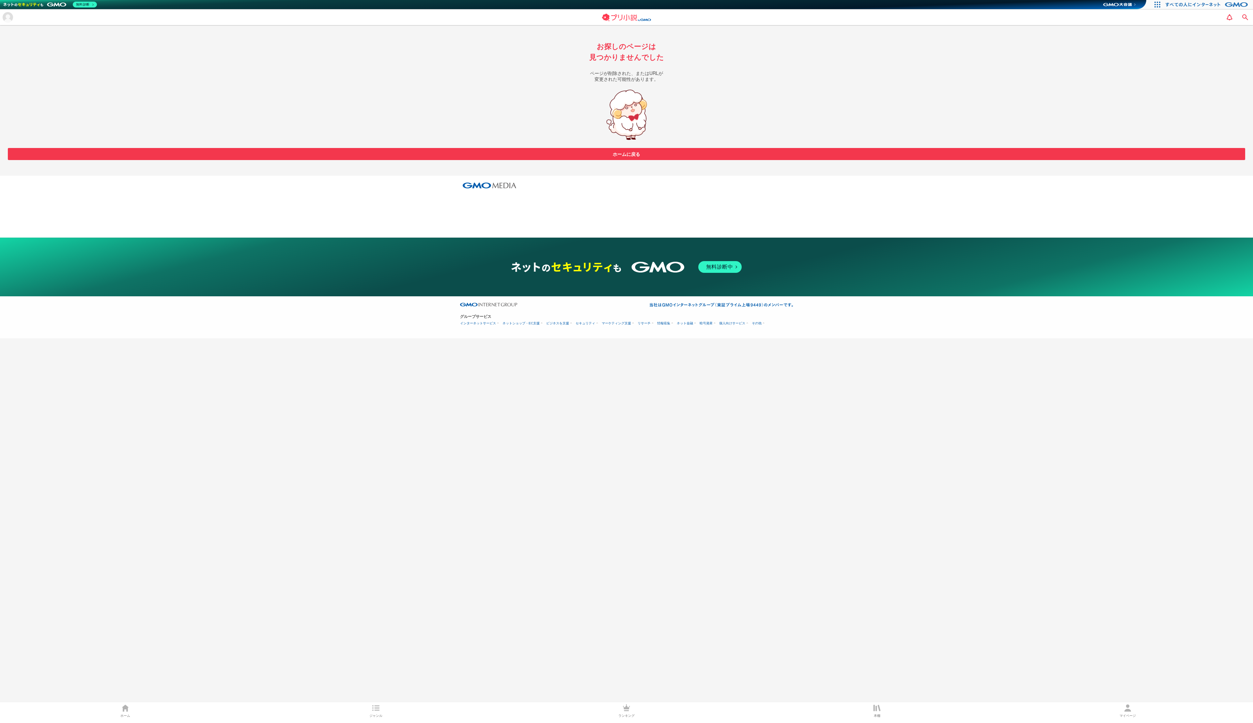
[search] (1245, 17)
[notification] (1229, 17)
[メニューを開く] (8, 17)
